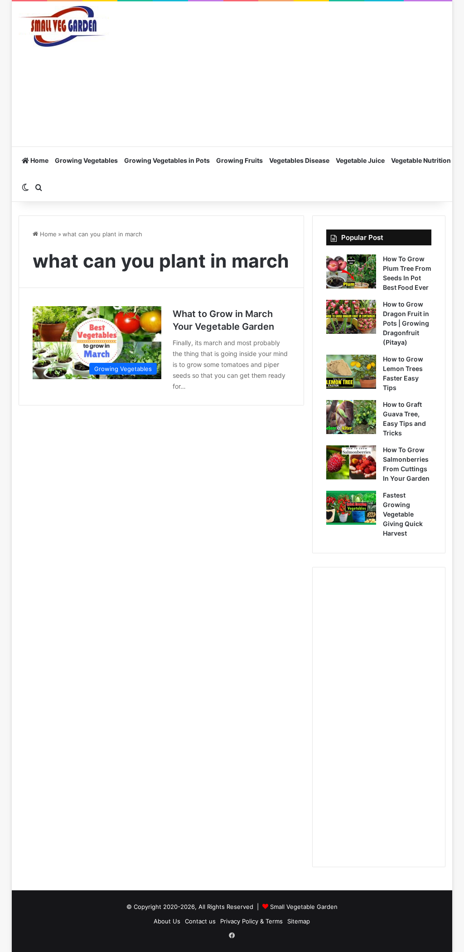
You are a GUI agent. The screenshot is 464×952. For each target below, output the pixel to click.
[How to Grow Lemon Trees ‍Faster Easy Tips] (351, 372)
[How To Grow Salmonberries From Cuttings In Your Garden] (351, 462)
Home (38, 160)
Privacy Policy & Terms (251, 921)
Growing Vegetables (86, 160)
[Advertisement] (305, 73)
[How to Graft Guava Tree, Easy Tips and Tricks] (351, 417)
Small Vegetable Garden (304, 906)
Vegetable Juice (360, 160)
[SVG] (64, 26)
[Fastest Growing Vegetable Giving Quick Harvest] (351, 508)
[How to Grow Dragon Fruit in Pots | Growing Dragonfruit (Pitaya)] (351, 317)
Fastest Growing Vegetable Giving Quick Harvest (403, 514)
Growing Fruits (239, 160)
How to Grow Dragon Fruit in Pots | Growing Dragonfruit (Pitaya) (406, 323)
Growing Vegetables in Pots (167, 160)
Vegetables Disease (299, 160)
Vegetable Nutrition (421, 160)
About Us (167, 921)
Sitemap (298, 921)
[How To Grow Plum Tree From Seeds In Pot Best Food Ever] (351, 271)
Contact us (200, 921)
